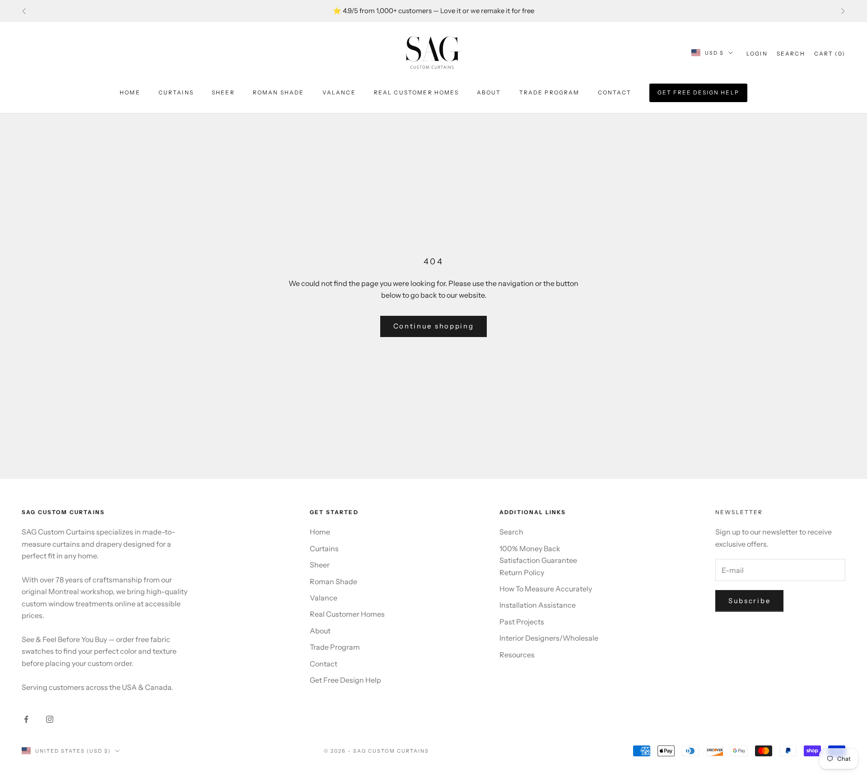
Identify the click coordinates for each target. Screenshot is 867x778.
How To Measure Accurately (545, 588)
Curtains (176, 92)
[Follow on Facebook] (26, 719)
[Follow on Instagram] (49, 719)
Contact (614, 92)
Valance (339, 92)
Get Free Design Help (698, 92)
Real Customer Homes (416, 92)
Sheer (223, 92)
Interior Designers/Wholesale (548, 637)
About (489, 92)
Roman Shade (278, 92)
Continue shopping (433, 326)
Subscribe (749, 600)
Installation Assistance (537, 604)
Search (511, 531)
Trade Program (549, 92)
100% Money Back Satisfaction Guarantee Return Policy (538, 560)
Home (130, 92)
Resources (517, 654)
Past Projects (521, 621)
